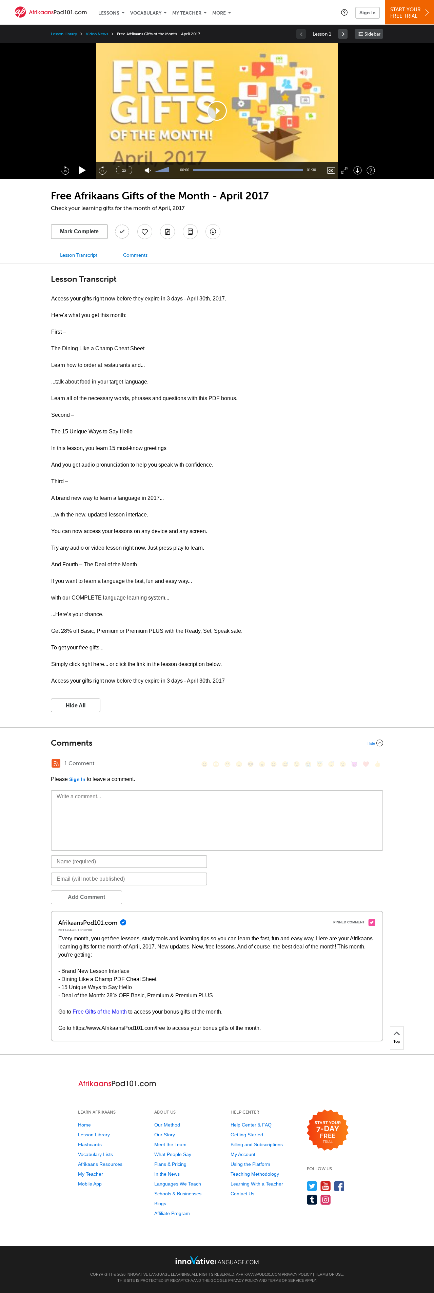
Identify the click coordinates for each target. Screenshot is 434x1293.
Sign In (367, 12)
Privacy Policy (297, 1274)
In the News (167, 1174)
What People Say (172, 1154)
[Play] (82, 170)
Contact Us (242, 1193)
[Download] (357, 170)
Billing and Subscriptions (257, 1144)
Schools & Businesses (177, 1193)
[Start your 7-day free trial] (328, 1130)
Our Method (167, 1125)
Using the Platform (250, 1164)
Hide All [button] (75, 705)
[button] (344, 12)
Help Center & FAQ (251, 1125)
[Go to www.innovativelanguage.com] (217, 1260)
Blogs (160, 1203)
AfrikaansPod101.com (258, 1274)
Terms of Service (286, 1280)
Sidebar (372, 34)
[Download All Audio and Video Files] (212, 231)
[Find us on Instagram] (325, 1199)
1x (124, 170)
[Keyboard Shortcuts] (371, 170)
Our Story (164, 1134)
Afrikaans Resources (100, 1164)
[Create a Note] (167, 231)
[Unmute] (148, 170)
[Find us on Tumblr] (312, 1199)
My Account (243, 1154)
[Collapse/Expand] (217, 743)
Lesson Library (64, 34)
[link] (343, 34)
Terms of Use (329, 1274)
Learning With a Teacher (257, 1184)
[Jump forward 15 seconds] (102, 170)
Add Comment (86, 897)
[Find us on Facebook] (339, 1186)
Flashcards (90, 1144)
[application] (217, 111)
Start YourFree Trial (405, 12)
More (219, 13)
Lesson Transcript (78, 255)
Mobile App (90, 1184)
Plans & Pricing (170, 1164)
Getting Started (247, 1134)
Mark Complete (79, 231)
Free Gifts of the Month (100, 1012)
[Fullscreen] (344, 170)
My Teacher (186, 13)
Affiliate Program (172, 1213)
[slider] (162, 170)
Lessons (108, 13)
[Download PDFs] (190, 231)
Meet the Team (170, 1144)
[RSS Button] (56, 763)
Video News (97, 34)
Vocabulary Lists (95, 1154)
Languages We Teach (177, 1184)
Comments (135, 255)
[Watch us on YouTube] (325, 1186)
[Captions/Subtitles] (331, 170)
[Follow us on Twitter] (312, 1186)
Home (84, 1125)
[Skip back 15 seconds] (65, 170)
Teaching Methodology (255, 1174)
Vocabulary (145, 13)
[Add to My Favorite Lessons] (144, 231)
